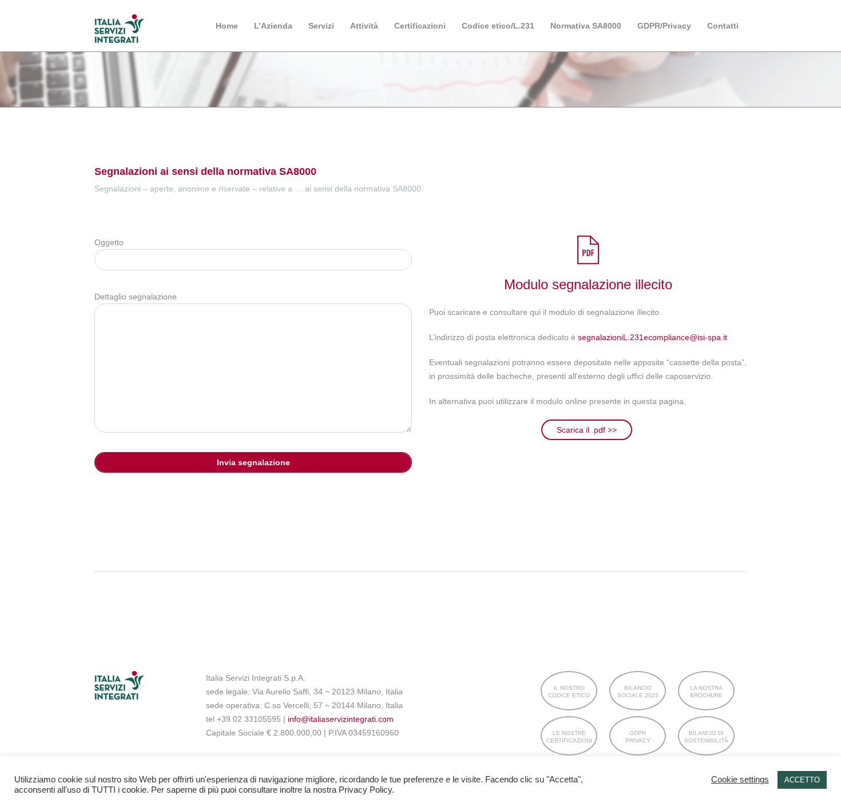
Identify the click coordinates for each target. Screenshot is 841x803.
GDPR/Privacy (664, 25)
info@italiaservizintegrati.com (341, 719)
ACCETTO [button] (802, 780)
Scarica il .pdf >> (587, 429)
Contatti (723, 25)
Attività (364, 25)
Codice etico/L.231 (498, 25)
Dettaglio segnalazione (135, 296)
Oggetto (109, 242)
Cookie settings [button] (740, 779)
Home (227, 25)
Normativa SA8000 (585, 25)
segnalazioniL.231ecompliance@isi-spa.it (652, 337)
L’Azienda (273, 25)
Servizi (321, 25)
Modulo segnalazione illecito (588, 284)
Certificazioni (420, 25)
